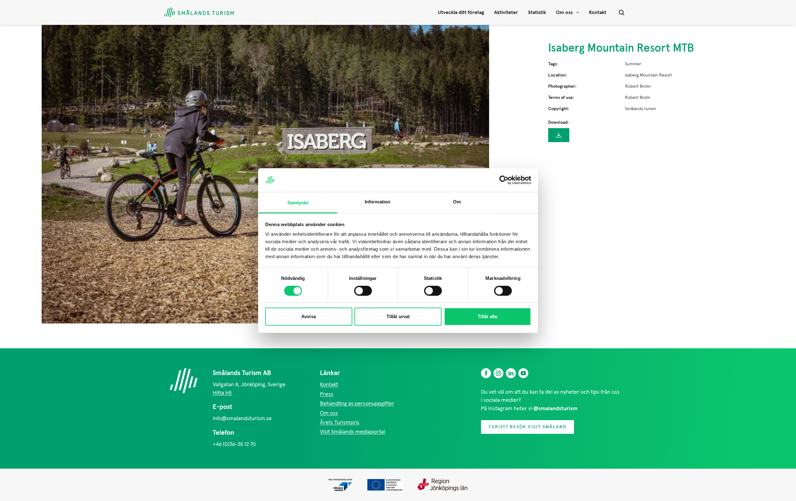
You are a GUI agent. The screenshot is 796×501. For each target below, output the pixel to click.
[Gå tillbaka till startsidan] (199, 12)
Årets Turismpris (339, 422)
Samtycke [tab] (298, 202)
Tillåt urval (398, 316)
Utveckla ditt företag (461, 12)
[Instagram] (498, 373)
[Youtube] (523, 373)
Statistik (537, 12)
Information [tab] (377, 201)
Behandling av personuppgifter (357, 403)
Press (326, 394)
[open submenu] (577, 12)
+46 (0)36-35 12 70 (234, 444)
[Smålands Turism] (183, 380)
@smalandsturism (555, 408)
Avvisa (308, 316)
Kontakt (597, 12)
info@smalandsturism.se (242, 418)
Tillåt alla (487, 316)
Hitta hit (222, 393)
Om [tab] (457, 201)
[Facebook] (486, 373)
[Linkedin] (511, 373)
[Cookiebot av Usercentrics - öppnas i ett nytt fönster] (504, 180)
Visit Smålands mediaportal (352, 432)
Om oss (564, 12)
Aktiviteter (506, 12)
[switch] (363, 291)
